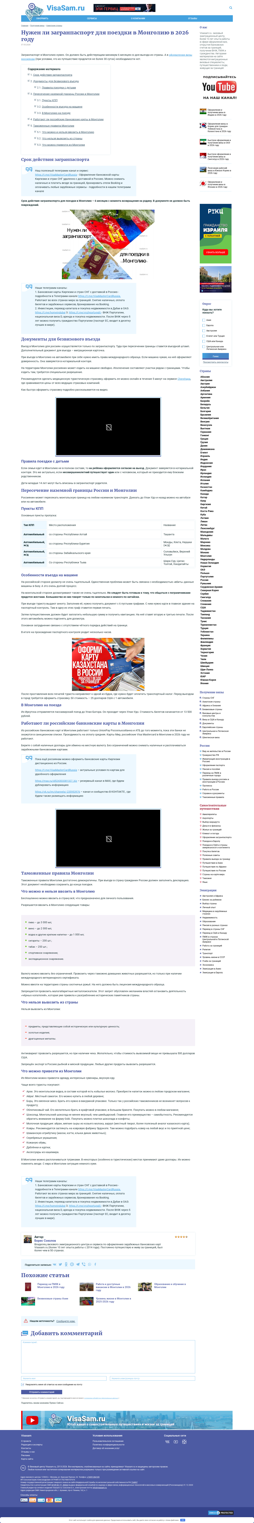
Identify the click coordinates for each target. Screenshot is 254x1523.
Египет (204, 452)
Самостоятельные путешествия (213, 807)
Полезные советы (211, 855)
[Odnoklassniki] (66, 1264)
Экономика (208, 965)
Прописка (207, 785)
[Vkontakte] (54, 1264)
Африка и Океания (211, 705)
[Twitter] (60, 1264)
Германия (205, 431)
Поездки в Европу (211, 841)
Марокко (205, 542)
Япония (204, 683)
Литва (203, 524)
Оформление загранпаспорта (217, 837)
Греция (204, 438)
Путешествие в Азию (212, 863)
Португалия (207, 576)
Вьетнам (205, 428)
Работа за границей (212, 945)
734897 (134, 1482)
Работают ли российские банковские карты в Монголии (68, 119)
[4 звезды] (184, 1236)
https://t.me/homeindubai (50, 312)
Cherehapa (184, 378)
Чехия (203, 655)
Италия (204, 483)
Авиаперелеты (209, 814)
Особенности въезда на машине (62, 106)
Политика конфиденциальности (108, 1444)
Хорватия (205, 648)
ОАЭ (202, 569)
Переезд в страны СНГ (213, 929)
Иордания (206, 466)
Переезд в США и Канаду (214, 933)
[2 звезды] (178, 1236)
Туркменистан (208, 624)
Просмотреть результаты (215, 362)
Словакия (205, 600)
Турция (204, 628)
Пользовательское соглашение (108, 1441)
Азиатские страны (211, 701)
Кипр (203, 500)
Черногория (207, 652)
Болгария (205, 411)
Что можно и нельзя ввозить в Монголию (68, 132)
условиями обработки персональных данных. (101, 1398)
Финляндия (206, 642)
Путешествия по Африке (214, 866)
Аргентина (206, 394)
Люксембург (207, 528)
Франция (205, 645)
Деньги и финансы (211, 826)
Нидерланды (207, 559)
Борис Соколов (45, 1240)
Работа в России (210, 789)
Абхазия (205, 376)
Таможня (207, 878)
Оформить (42, 18)
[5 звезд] (186, 1236)
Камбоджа (206, 490)
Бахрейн (205, 400)
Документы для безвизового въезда (56, 81)
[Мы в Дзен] (184, 1442)
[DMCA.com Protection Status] (221, 1513)
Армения (205, 397)
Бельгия (205, 407)
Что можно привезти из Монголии (63, 144)
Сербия (204, 593)
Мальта (204, 538)
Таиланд (205, 614)
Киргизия (205, 504)
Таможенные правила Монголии (53, 125)
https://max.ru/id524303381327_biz (56, 780)
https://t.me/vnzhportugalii (85, 312)
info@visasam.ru (100, 1488)
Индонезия (206, 462)
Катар (203, 497)
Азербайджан (208, 387)
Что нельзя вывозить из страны (62, 138)
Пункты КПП (50, 100)
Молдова (205, 549)
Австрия (205, 383)
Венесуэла (206, 425)
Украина (205, 635)
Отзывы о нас (28, 1452)
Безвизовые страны (212, 709)
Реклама (25, 1455)
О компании (138, 18)
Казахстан (206, 487)
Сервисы (92, 18)
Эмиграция (208, 890)
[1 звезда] (176, 1236)
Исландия (205, 476)
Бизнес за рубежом (211, 899)
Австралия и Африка (212, 896)
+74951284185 (93, 1477)
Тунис (203, 621)
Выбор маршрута (211, 822)
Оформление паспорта (213, 765)
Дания (203, 445)
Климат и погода (210, 833)
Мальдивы (206, 535)
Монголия (206, 555)
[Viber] (83, 1264)
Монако (204, 552)
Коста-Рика (207, 511)
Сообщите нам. (65, 1321)
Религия (206, 949)
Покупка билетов (210, 851)
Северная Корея (209, 590)
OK (183, 1520)
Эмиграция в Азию (211, 968)
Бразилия (205, 414)
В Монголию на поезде (56, 113)
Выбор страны (209, 903)
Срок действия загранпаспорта (52, 74)
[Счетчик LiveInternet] (22, 1513)
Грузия (204, 442)
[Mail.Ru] (72, 1264)
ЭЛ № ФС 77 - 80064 (59, 1485)
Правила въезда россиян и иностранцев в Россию (215, 780)
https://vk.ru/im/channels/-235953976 (57, 791)
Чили (203, 659)
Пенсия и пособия (211, 769)
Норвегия (205, 566)
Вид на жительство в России (216, 751)
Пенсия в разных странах (215, 925)
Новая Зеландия (209, 562)
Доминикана (207, 449)
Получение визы (212, 692)
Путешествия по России (214, 870)
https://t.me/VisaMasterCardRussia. (99, 296)
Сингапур (205, 597)
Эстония (205, 673)
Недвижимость (209, 917)
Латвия (204, 518)
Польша (204, 573)
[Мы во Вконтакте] (167, 1442)
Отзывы (192, 18)
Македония (206, 531)
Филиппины (207, 638)
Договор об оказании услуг (106, 1448)
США (203, 607)
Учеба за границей (211, 961)
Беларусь (205, 404)
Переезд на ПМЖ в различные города (211, 774)
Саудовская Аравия (211, 586)
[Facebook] (95, 1264)
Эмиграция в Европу (212, 972)
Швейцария (206, 662)
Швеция (204, 666)
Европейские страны (212, 727)
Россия (204, 580)
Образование (209, 921)
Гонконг (204, 435)
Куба (203, 514)
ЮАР (203, 676)
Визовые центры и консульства (211, 714)
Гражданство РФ (210, 755)
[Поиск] (230, 8)
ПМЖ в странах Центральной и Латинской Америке (215, 939)
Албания (205, 390)
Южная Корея (208, 679)
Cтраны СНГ (208, 698)
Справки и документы (213, 793)
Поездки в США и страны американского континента (216, 846)
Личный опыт (209, 907)
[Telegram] (77, 1264)
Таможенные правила (213, 797)
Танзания (205, 617)
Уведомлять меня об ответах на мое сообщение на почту (53, 1384)
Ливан (203, 521)
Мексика (205, 545)
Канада (204, 493)
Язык (205, 882)
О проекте (26, 1441)
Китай (203, 507)
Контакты (26, 1448)
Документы (208, 723)
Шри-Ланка (206, 669)
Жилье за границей (211, 829)
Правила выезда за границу (216, 859)
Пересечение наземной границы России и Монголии (66, 94)
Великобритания (209, 418)
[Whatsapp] (89, 1264)
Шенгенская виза (211, 737)
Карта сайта (27, 1459)
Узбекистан (206, 631)
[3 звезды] (181, 1236)
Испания (205, 480)
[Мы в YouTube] (176, 1442)
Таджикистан (208, 611)
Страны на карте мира (213, 874)
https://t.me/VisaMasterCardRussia (56, 174)
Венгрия (205, 421)
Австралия (206, 380)
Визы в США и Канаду (213, 719)
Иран (203, 469)
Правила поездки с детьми (59, 87)
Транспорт (207, 953)
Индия (204, 459)
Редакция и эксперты (31, 1444)
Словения (205, 604)
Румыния (205, 583)
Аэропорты (207, 818)
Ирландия (206, 473)
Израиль (205, 456)
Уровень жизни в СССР (213, 957)
